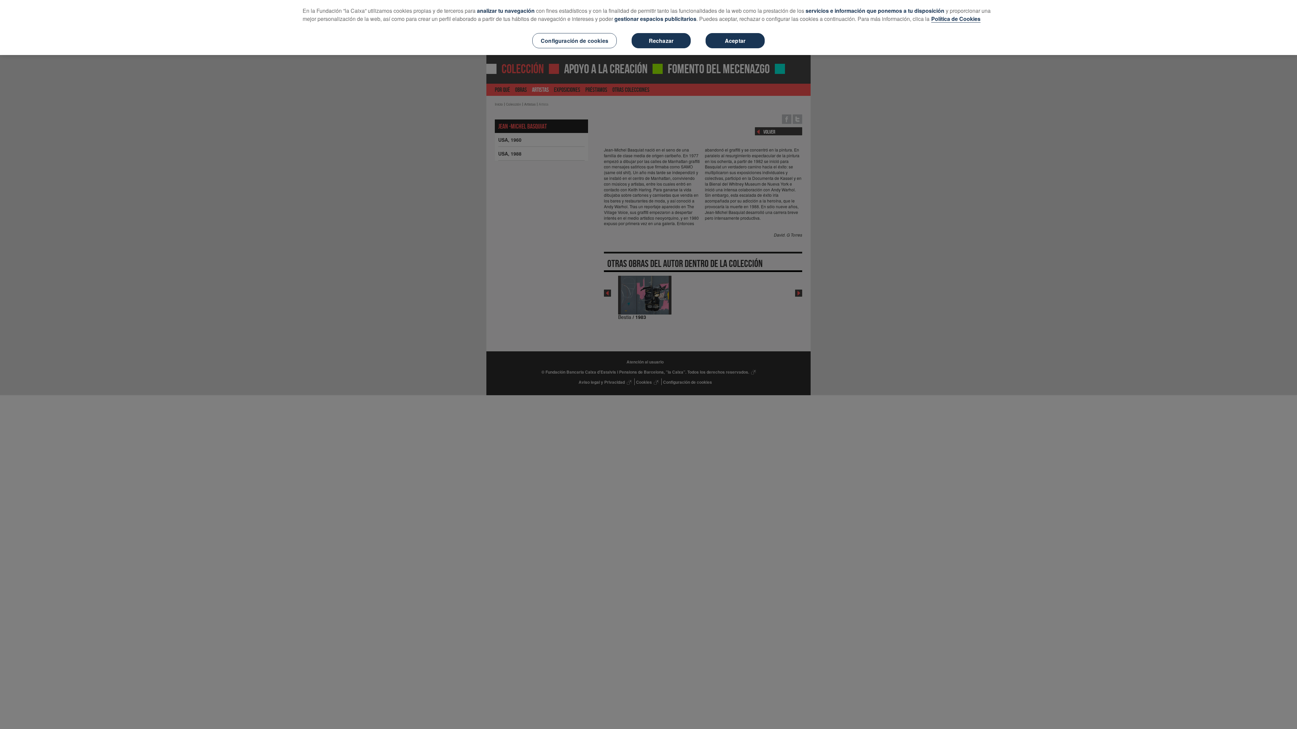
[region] (648, 27)
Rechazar (661, 41)
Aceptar (735, 41)
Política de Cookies (956, 19)
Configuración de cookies (574, 41)
